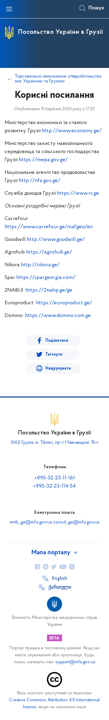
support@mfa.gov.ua (75, 662)
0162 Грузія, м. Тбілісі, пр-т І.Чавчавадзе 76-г (55, 442)
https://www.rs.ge (78, 193)
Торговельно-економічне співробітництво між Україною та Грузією (58, 79)
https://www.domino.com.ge (58, 315)
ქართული (59, 587)
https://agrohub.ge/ (49, 252)
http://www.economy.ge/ (72, 131)
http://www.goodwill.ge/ (56, 239)
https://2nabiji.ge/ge (48, 290)
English (59, 578)
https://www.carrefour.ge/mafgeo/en (49, 227)
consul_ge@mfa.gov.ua (76, 522)
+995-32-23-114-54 (54, 486)
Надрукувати (58, 368)
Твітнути (53, 354)
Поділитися (56, 340)
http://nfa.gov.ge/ (40, 181)
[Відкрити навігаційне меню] (9, 9)
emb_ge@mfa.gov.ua (31, 522)
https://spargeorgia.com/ (46, 277)
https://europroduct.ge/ (64, 303)
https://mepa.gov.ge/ (43, 160)
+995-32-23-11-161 (55, 478)
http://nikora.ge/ (40, 265)
